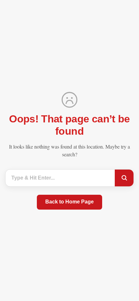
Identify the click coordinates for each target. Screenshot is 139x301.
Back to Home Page (69, 201)
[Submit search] (124, 178)
